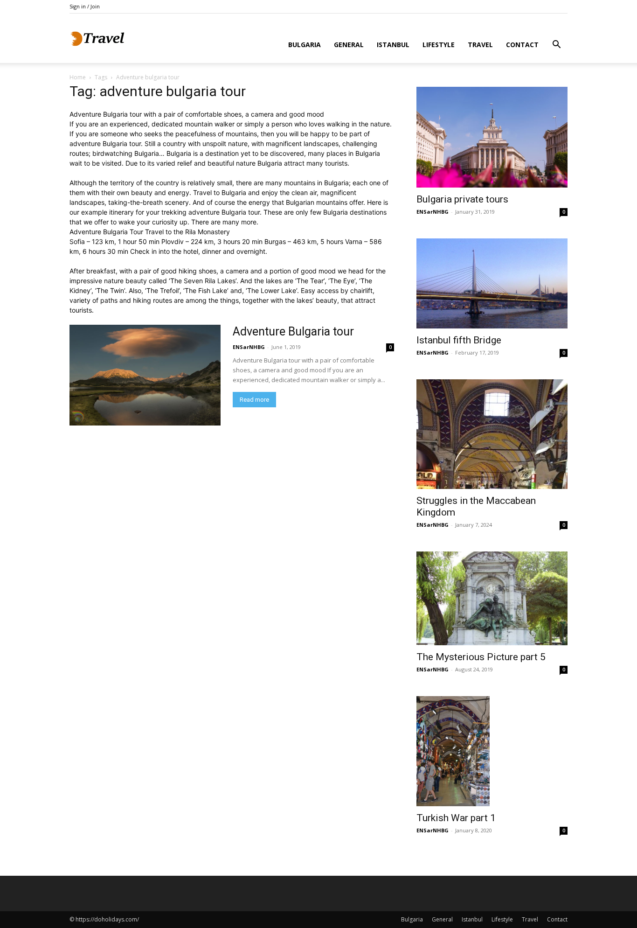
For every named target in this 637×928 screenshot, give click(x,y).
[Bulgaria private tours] (492, 137)
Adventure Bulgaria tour (293, 331)
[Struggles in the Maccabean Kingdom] (492, 434)
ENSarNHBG (249, 346)
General (349, 44)
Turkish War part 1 (456, 817)
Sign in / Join (84, 6)
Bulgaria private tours (462, 199)
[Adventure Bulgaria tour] (145, 375)
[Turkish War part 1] (492, 751)
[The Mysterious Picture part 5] (492, 598)
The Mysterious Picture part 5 (481, 657)
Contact (522, 44)
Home (77, 77)
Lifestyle (438, 44)
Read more (254, 399)
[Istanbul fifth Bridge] (492, 283)
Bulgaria (304, 44)
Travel (480, 44)
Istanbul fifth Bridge (458, 340)
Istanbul (393, 44)
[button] (556, 45)
